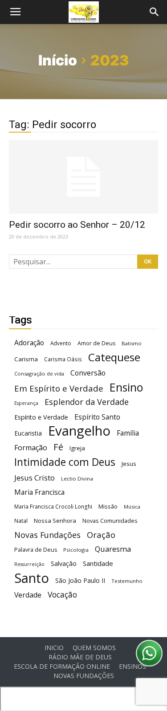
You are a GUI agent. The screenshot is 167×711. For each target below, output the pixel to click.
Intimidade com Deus (64, 462)
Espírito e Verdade (41, 417)
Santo (31, 578)
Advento (60, 343)
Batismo (132, 343)
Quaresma (113, 548)
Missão (108, 506)
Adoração (29, 342)
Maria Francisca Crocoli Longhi (53, 506)
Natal (21, 520)
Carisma (26, 359)
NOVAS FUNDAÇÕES (83, 676)
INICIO (54, 648)
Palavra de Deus (35, 549)
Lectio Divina (77, 478)
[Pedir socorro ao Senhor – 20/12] (83, 177)
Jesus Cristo (34, 477)
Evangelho (79, 431)
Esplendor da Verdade (87, 402)
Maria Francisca (39, 492)
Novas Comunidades (110, 521)
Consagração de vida (39, 373)
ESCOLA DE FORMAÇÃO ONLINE (62, 667)
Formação (30, 447)
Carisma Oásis (63, 359)
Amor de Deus (96, 343)
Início (57, 60)
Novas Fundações (47, 535)
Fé (58, 447)
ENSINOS (132, 667)
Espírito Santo (97, 417)
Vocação (62, 594)
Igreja (77, 448)
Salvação (64, 563)
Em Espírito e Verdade (58, 388)
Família (128, 433)
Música (132, 506)
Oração (101, 534)
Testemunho (127, 581)
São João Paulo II (80, 580)
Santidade (98, 563)
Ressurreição (29, 564)
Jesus (129, 464)
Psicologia (76, 549)
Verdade (27, 595)
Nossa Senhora (55, 521)
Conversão (88, 373)
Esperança (26, 403)
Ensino (126, 387)
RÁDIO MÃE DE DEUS (80, 657)
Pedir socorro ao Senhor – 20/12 (77, 224)
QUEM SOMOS (94, 648)
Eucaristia (28, 433)
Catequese (114, 357)
